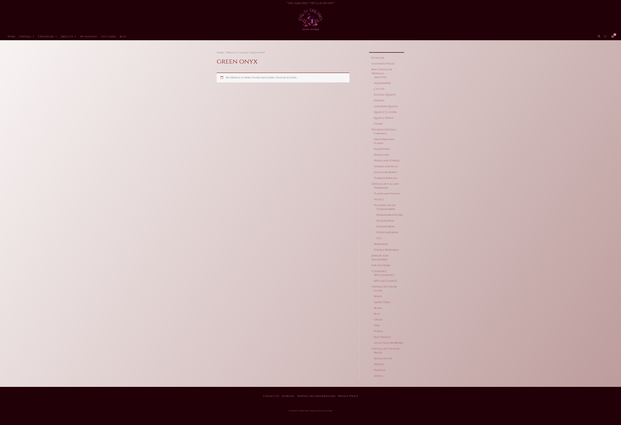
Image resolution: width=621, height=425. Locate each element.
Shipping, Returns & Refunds (316, 396)
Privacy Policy (348, 396)
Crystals (25, 36)
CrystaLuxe (46, 36)
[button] (32, 36)
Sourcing (288, 396)
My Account (88, 36)
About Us (67, 36)
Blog (123, 36)
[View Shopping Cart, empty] (612, 36)
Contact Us (271, 396)
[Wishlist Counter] (605, 36)
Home (11, 36)
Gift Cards (108, 36)
